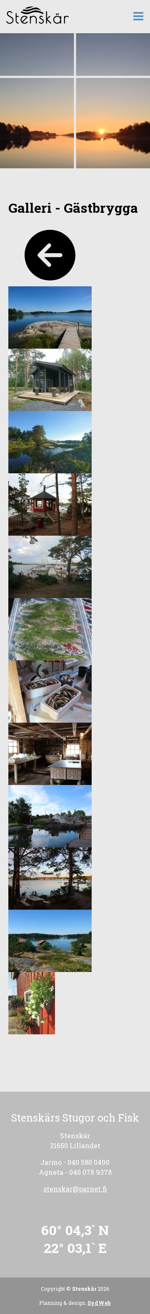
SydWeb (99, 1302)
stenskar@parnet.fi (75, 1188)
